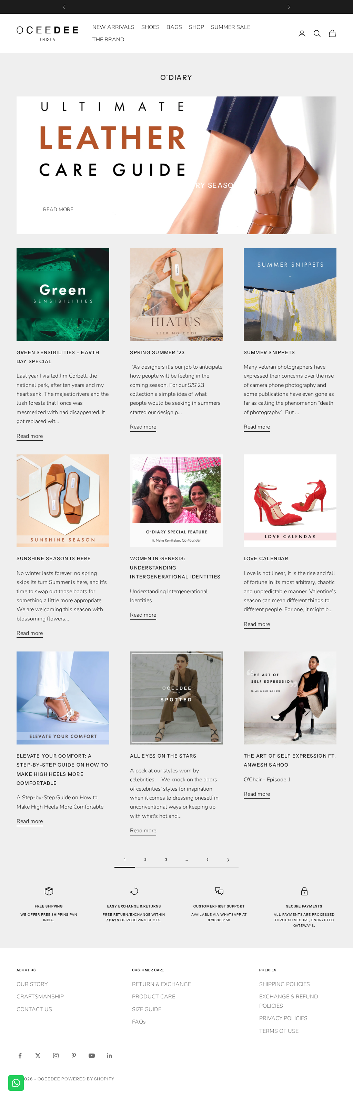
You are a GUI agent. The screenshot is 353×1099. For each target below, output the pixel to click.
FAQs (139, 1022)
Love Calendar (266, 558)
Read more (58, 209)
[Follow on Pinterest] (73, 1055)
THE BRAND (108, 39)
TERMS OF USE (279, 1031)
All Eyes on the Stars (163, 756)
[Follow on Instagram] (55, 1055)
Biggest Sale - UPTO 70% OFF (176, 6)
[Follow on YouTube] (91, 1055)
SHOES (150, 27)
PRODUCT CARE (153, 996)
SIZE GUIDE (146, 1009)
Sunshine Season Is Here (54, 558)
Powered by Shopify (87, 1078)
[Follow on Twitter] (37, 1055)
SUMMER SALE (230, 27)
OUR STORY (32, 984)
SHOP (196, 27)
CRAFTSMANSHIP (40, 996)
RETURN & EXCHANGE (161, 984)
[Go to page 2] (228, 859)
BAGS (174, 27)
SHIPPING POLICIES (284, 984)
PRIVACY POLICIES (283, 1018)
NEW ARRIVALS (113, 27)
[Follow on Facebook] (20, 1055)
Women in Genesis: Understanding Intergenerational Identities (175, 567)
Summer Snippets (269, 352)
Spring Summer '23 (157, 352)
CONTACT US (34, 1009)
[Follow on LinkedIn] (109, 1055)
